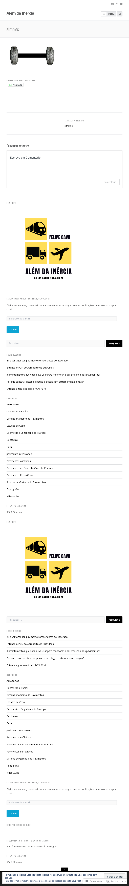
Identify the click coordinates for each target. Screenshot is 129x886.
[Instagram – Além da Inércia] (117, 4)
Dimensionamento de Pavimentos (25, 418)
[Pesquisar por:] (56, 343)
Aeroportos (13, 404)
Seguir (13, 329)
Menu (111, 14)
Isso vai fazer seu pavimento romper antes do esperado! (37, 360)
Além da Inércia (20, 13)
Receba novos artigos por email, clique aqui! (28, 298)
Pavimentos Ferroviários (20, 475)
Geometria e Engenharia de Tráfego (26, 432)
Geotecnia (12, 439)
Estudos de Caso (16, 425)
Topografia (13, 489)
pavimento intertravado (19, 454)
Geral (9, 446)
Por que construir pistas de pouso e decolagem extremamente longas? (45, 381)
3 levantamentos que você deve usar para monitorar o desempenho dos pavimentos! (53, 374)
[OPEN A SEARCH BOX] (119, 14)
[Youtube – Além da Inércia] (121, 4)
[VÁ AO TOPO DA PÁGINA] (64, 870)
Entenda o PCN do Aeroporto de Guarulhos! (30, 367)
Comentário (109, 182)
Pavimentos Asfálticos (19, 461)
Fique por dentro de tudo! (19, 825)
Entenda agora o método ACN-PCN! (26, 388)
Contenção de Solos (18, 411)
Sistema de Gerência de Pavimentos (26, 482)
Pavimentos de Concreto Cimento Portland (30, 468)
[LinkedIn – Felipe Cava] (112, 4)
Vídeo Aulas (13, 496)
